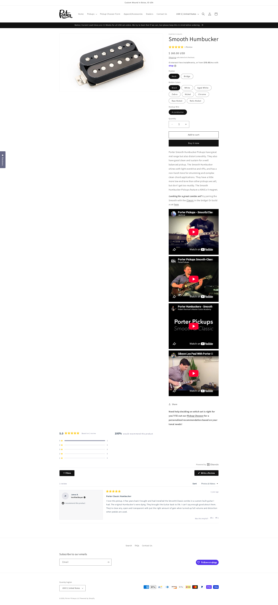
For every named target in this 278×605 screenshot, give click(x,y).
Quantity (172, 118)
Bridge (187, 76)
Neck (174, 76)
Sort (195, 483)
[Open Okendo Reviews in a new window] (207, 464)
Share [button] (174, 404)
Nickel (188, 94)
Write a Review (209, 474)
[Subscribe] (108, 562)
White (187, 87)
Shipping (172, 57)
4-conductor (178, 112)
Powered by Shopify (87, 598)
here (176, 204)
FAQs (137, 545)
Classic (190, 200)
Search (129, 545)
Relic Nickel (195, 101)
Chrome (202, 94)
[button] (91, 14)
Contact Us (147, 545)
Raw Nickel (177, 101)
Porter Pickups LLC (72, 598)
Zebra (175, 94)
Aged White (203, 87)
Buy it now (193, 143)
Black (174, 87)
